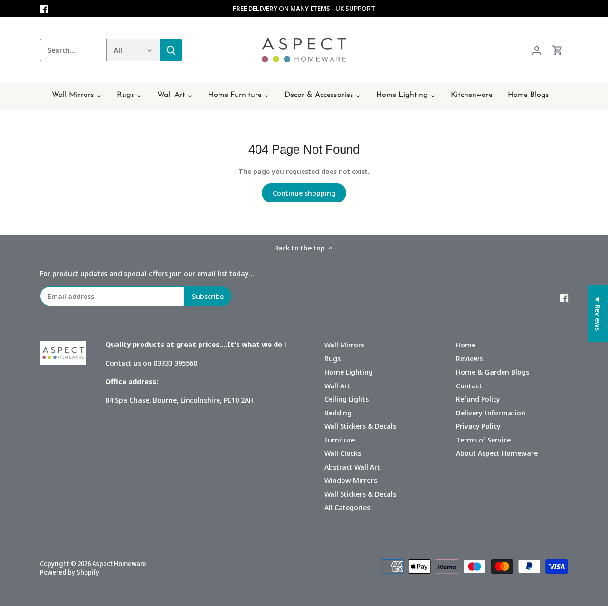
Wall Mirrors (344, 344)
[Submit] (171, 50)
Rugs (332, 358)
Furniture (339, 439)
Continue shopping (304, 193)
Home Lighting (348, 371)
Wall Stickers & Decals (360, 426)
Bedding (338, 412)
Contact (469, 385)
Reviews (469, 358)
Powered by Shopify (69, 572)
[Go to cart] (557, 50)
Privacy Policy (478, 426)
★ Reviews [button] (598, 313)
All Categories (347, 507)
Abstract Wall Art (352, 466)
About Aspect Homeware (497, 453)
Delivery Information (490, 412)
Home (465, 344)
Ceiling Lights (346, 399)
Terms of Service (483, 439)
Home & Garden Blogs (492, 371)
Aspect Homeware (119, 563)
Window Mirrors (350, 480)
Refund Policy (478, 399)
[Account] (536, 50)
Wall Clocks (342, 453)
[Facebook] (44, 8)
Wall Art (337, 385)
